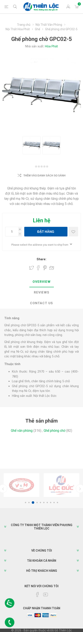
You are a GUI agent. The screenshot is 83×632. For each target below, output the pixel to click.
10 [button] (57, 502)
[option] (21, 485)
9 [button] (54, 502)
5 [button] (40, 502)
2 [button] (29, 502)
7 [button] (47, 502)
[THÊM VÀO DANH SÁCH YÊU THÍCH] (73, 231)
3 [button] (32, 502)
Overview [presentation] (42, 282)
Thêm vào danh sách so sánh (44, 175)
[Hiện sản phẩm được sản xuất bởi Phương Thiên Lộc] (21, 485)
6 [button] (43, 502)
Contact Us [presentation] (41, 303)
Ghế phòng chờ (54, 431)
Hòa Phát (51, 46)
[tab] (41, 282)
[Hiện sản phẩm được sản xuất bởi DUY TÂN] (61, 485)
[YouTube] (45, 594)
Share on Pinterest (45, 267)
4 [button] (36, 502)
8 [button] (50, 502)
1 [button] (25, 502)
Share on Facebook (38, 267)
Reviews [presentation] (41, 292)
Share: (41, 259)
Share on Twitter (31, 267)
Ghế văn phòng (22, 431)
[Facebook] (37, 594)
